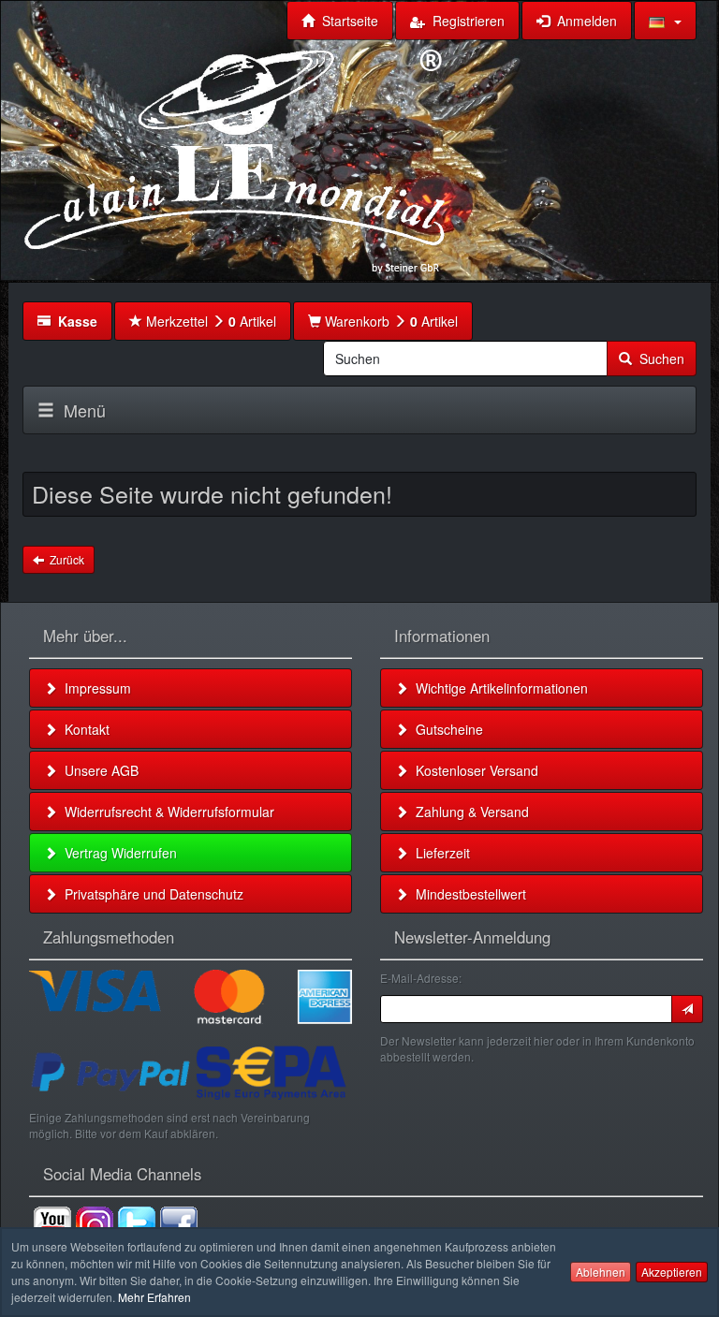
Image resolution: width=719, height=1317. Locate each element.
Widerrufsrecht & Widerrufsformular (165, 811)
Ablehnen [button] (600, 1272)
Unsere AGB (98, 770)
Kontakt (83, 729)
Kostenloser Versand (473, 770)
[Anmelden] (687, 1009)
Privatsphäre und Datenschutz (150, 894)
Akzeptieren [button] (671, 1272)
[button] (665, 20)
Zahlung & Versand (468, 811)
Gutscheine (445, 729)
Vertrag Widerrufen (117, 852)
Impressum (94, 688)
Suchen (658, 358)
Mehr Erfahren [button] (154, 1297)
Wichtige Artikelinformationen (498, 688)
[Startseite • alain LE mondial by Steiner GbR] (235, 159)
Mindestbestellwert (467, 894)
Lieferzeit (439, 852)
